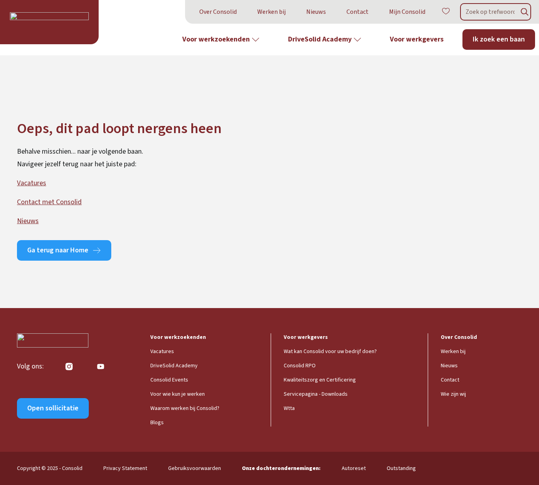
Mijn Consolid (407, 12)
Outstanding (401, 468)
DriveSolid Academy (320, 39)
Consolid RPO (300, 366)
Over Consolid (218, 12)
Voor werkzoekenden (216, 39)
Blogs (157, 423)
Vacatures (31, 183)
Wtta (289, 408)
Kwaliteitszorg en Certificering (320, 380)
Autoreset (354, 468)
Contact (357, 12)
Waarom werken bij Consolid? (184, 408)
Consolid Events (169, 380)
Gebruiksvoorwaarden (194, 468)
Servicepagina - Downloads (316, 394)
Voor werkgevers (417, 39)
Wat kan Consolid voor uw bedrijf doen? (330, 351)
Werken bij (271, 12)
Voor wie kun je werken (177, 394)
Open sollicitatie (53, 408)
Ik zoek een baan (499, 39)
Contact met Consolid (49, 202)
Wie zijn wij (453, 394)
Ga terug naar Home (57, 250)
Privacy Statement (125, 468)
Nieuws (316, 12)
